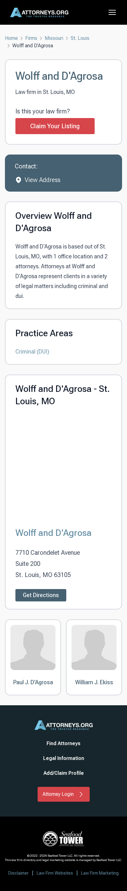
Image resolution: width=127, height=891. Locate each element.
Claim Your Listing (55, 126)
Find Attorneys (63, 743)
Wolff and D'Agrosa (53, 532)
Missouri (54, 38)
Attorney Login (58, 794)
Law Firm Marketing (100, 873)
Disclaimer (18, 873)
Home (11, 38)
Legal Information (63, 758)
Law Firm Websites (55, 873)
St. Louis (80, 38)
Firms (31, 38)
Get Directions (41, 595)
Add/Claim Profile (63, 773)
